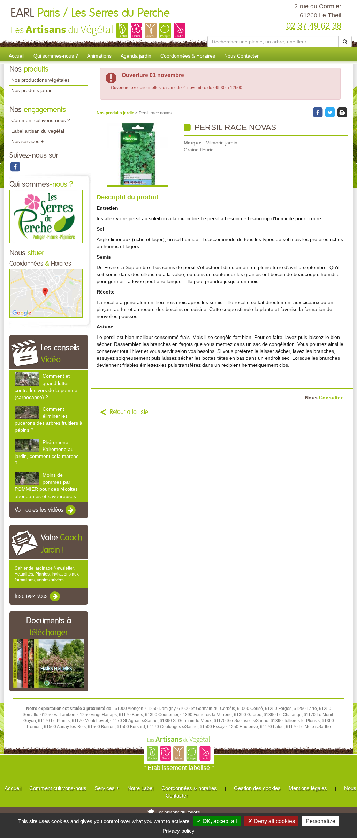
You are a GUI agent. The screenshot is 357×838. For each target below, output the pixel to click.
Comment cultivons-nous (57, 788)
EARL (90, 13)
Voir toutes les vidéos (40, 510)
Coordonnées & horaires (189, 788)
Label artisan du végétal (37, 131)
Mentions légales (308, 788)
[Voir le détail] (27, 379)
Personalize (320, 821)
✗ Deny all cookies (271, 821)
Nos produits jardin (32, 90)
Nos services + (27, 141)
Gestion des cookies (257, 788)
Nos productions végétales (40, 80)
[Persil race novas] (137, 155)
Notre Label (140, 788)
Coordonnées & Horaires (187, 56)
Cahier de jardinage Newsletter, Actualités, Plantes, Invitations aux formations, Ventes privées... (47, 574)
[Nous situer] (46, 293)
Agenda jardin (136, 56)
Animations (99, 56)
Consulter (323, 397)
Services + (106, 788)
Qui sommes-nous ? (55, 56)
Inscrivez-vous (32, 596)
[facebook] (15, 166)
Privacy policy (178, 831)
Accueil (16, 56)
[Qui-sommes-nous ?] (46, 216)
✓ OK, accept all (217, 821)
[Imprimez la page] (342, 112)
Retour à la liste (129, 412)
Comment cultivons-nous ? (40, 120)
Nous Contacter (241, 56)
